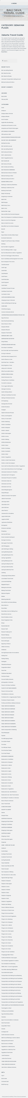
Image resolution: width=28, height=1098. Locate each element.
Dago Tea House (5, 317)
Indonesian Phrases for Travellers (9, 477)
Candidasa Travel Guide (6, 291)
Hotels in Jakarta (5, 430)
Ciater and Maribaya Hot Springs (8, 303)
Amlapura (3, 110)
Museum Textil (4, 628)
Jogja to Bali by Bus (5, 516)
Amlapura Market (5, 116)
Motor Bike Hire (4, 605)
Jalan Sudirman (5, 507)
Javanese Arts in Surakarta (7, 513)
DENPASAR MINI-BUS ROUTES (7, 338)
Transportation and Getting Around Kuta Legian (12, 987)
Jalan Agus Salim (5, 501)
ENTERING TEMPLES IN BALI (7, 374)
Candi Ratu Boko (5, 279)
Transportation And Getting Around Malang (11, 993)
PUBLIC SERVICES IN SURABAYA (8, 720)
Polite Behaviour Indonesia (7, 694)
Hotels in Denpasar (5, 427)
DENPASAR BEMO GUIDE (6, 335)
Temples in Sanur (5, 892)
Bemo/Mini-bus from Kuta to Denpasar (10, 226)
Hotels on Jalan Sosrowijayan (8, 463)
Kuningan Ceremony (6, 540)
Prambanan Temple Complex (7, 700)
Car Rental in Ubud (5, 294)
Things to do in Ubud (6, 948)
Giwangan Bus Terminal (6, 403)
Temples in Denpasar (6, 880)
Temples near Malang (6, 904)
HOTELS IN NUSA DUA (6, 442)
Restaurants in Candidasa (7, 759)
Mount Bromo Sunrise (6, 614)
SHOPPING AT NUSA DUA (6, 818)
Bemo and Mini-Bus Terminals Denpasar (10, 214)
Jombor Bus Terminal (6, 1058)
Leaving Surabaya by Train (7, 563)
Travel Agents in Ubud (6, 1008)
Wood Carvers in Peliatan (7, 1043)
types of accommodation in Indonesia (9, 1019)
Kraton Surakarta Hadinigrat (8, 537)
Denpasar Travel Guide (6, 332)
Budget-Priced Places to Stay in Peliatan (10, 240)
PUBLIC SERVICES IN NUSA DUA (8, 1064)
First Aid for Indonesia (6, 383)
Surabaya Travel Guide (6, 854)
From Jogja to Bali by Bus (7, 386)
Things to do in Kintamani (7, 928)
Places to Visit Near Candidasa (8, 685)
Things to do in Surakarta (7, 945)
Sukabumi (3, 848)
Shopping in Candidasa (6, 824)
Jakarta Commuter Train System (8, 495)
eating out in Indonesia (6, 368)
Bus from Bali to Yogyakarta (7, 246)
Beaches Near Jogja (5, 211)
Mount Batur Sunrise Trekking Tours (9, 611)
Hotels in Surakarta (5, 451)
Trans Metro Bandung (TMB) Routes (9, 969)
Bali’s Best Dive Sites (6, 73)
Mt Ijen (2, 623)
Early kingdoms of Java (6, 365)
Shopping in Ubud (5, 836)
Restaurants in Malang (6, 777)
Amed (2, 107)
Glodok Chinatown (5, 406)
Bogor (2, 232)
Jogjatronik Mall (5, 519)
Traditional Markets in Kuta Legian (9, 957)
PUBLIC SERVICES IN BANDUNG (8, 705)
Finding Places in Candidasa (7, 380)
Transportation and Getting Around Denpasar (11, 981)
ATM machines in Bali (6, 134)
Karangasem (4, 525)
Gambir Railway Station (6, 391)
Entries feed (4, 1078)
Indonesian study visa (6, 480)
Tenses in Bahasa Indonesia (7, 907)
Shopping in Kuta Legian (6, 830)
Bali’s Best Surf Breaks (6, 76)
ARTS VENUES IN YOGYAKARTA (7, 131)
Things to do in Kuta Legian (7, 931)
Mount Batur (4, 608)
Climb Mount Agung (5, 309)
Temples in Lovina (5, 886)
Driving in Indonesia (6, 353)
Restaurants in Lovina (6, 774)
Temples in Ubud (5, 898)
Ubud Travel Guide (5, 1022)
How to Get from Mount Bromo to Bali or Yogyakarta (13, 466)
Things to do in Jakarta (6, 925)
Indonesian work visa (6, 486)
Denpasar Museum (5, 329)
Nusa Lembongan (5, 640)
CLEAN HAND (4, 306)
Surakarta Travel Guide (6, 856)
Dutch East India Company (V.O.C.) (9, 356)
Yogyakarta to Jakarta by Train (8, 1049)
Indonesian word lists (6, 483)
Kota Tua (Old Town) (5, 534)
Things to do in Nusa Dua (7, 939)
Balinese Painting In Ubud (7, 175)
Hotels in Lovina (5, 436)
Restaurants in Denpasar (7, 762)
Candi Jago (4, 267)
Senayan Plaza (4, 815)
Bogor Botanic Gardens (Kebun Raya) (9, 234)
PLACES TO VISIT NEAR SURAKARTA (8, 688)
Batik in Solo (4, 208)
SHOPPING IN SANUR (5, 833)
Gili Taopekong (4, 400)
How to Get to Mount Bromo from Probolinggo (11, 469)
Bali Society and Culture (6, 152)
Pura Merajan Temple (6, 747)
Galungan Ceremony (6, 389)
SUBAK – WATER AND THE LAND (8, 845)
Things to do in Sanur (6, 942)
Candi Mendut (4, 273)
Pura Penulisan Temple (6, 750)
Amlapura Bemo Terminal (7, 113)
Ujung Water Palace (5, 1025)
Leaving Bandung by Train (7, 554)
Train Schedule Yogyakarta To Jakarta (9, 960)
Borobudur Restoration (6, 237)
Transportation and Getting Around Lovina (10, 990)
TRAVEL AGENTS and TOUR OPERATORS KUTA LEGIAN (12, 1005)
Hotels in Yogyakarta (6, 457)
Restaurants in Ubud (6, 785)
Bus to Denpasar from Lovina (7, 261)
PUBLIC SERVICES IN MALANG (7, 714)
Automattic (24, 1096)
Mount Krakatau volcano (6, 617)
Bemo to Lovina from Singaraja (8, 220)
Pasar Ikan (3, 670)
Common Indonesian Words (7, 312)
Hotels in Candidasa (5, 424)
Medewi (3, 596)
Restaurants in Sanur (6, 780)
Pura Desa (3, 744)
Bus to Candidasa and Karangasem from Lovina (12, 258)
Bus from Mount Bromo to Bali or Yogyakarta (11, 252)
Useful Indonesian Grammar (7, 1034)
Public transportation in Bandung (9, 729)
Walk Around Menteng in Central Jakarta (10, 1037)
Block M (3, 229)
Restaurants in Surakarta (7, 782)
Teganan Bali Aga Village (7, 877)
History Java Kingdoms (6, 415)
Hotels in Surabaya (5, 448)
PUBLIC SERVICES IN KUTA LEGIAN (8, 1061)
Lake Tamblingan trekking (7, 548)
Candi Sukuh (4, 285)
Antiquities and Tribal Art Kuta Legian (9, 128)
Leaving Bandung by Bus (6, 551)
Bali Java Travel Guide (14, 12)
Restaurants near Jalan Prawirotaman (10, 794)
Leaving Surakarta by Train (7, 569)
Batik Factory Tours (5, 205)
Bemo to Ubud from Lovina (7, 223)
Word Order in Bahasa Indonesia (8, 1067)
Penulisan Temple (5, 676)
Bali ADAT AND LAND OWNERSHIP (8, 140)
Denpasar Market (5, 326)
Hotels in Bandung (5, 421)
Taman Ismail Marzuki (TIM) (7, 865)
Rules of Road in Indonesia (7, 800)
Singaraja (3, 842)
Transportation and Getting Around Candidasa (11, 978)
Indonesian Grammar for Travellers (9, 471)
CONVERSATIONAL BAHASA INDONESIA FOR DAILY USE (12, 314)
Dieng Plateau (4, 341)
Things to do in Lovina (6, 934)
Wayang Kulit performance (7, 1040)
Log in (2, 1075)
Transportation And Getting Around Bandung (11, 975)
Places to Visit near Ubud (7, 691)
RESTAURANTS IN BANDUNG (7, 756)
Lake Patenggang (5, 546)
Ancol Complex (4, 119)
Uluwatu (3, 1028)
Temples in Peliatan (5, 889)
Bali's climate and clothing (7, 166)
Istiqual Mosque (5, 492)
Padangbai (3, 661)
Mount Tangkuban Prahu (6, 620)
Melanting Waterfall (5, 599)
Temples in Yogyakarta (6, 901)
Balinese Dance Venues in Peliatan (9, 172)
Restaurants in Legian (6, 771)
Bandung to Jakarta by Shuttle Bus (9, 184)
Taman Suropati (5, 868)
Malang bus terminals (6, 587)
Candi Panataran (5, 1055)
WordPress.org (4, 1084)
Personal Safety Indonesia (7, 679)
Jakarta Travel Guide (12, 35)
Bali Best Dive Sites (5, 143)
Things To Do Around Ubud (7, 913)
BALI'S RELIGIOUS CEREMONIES (8, 169)
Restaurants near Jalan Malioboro (9, 791)
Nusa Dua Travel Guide (6, 637)
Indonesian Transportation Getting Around (11, 79)
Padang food (4, 655)
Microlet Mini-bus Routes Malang (8, 602)
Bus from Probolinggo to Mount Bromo (10, 255)
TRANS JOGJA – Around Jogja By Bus (9, 966)
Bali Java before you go (6, 146)
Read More (4, 52)
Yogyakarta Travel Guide (6, 1052)
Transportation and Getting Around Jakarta (11, 984)
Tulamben (3, 1016)
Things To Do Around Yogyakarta (8, 916)
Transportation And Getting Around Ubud (10, 999)
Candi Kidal (4, 270)
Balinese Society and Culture (7, 82)
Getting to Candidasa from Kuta (8, 394)
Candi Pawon (4, 276)
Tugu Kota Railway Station (7, 1013)
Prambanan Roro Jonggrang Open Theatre (11, 697)
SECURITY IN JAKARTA (6, 809)
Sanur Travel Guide (5, 803)
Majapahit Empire (5, 584)
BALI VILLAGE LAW (5, 160)
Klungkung (3, 531)
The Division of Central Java (7, 910)
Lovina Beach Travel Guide (7, 578)
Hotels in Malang (5, 439)
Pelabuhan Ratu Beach (6, 673)
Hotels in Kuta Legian (6, 433)
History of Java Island (6, 418)
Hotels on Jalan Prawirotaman (8, 460)
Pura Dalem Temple (5, 741)
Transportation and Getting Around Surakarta (11, 996)
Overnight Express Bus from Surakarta (10, 652)
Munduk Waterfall (5, 625)
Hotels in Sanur (4, 445)
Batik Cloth (3, 199)
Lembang (3, 572)
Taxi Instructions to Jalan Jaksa (8, 874)
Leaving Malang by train (6, 560)
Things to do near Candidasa (7, 951)
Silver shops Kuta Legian (6, 839)
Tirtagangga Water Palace (7, 954)
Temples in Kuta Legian (6, 883)
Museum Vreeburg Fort (6, 631)
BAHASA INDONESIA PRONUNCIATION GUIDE (10, 137)
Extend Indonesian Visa (6, 377)
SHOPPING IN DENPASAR (6, 827)
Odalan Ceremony (5, 646)
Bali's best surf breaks (6, 163)
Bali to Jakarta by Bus (6, 155)
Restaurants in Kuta (5, 768)
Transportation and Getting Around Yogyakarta (12, 1002)
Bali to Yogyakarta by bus (7, 157)
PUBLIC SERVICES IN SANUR (7, 717)
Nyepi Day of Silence (5, 643)
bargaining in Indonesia (6, 196)
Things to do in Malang (6, 936)
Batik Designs (4, 202)
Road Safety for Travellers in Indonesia (10, 797)
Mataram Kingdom (5, 593)
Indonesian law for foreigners (8, 474)
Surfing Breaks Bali (5, 860)
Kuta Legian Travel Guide (6, 543)
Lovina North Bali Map (6, 581)
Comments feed (4, 1081)
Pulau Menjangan (5, 732)
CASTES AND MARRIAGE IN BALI (8, 297)
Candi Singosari (5, 282)
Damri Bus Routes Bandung (7, 320)
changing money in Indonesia (8, 300)
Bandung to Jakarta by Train (7, 187)
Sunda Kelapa (4, 851)
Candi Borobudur (5, 264)
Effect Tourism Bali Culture (7, 371)
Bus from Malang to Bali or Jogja (8, 249)
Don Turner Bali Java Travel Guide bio (9, 350)
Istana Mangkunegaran (6, 489)
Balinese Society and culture (7, 178)
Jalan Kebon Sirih (5, 504)
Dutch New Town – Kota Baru (7, 362)
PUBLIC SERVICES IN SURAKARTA (8, 723)
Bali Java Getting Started (7, 70)
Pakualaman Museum (6, 664)
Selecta (3, 812)
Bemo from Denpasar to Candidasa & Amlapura (12, 217)
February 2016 (4, 99)
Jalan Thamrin (4, 510)
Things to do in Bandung (6, 919)
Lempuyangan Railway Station (8, 575)
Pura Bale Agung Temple (6, 738)
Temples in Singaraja (6, 895)
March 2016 (4, 96)
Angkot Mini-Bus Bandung (7, 122)
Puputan (3, 735)
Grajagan (3, 409)
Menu (15, 3)
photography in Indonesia (7, 682)
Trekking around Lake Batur (7, 1011)
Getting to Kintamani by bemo (8, 397)
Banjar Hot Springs (5, 193)
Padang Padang (5, 658)
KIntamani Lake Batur (6, 528)
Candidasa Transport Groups (8, 288)
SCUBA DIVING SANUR (6, 806)
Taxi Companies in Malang (7, 871)
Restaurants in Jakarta (6, 765)
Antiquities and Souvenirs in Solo (8, 125)
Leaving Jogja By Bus (6, 557)
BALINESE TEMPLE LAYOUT (7, 181)
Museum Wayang (5, 634)
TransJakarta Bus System (7, 972)
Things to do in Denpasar (7, 922)
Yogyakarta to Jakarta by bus (8, 1046)
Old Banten (3, 649)
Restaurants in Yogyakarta (7, 788)
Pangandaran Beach (6, 667)
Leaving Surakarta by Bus (7, 566)
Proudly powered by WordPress (7, 1096)
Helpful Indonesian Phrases (7, 412)
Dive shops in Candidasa (6, 347)
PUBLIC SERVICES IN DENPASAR (8, 708)
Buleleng (3, 243)
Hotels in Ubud (4, 454)
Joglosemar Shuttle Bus (6, 522)
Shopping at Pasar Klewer (7, 821)
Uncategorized (4, 1031)
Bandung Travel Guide (6, 190)
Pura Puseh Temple (5, 753)
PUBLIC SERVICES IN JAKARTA (7, 711)
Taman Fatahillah (5, 862)
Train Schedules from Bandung (8, 963)
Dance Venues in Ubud (6, 323)
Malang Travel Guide (6, 590)
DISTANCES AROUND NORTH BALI (8, 344)
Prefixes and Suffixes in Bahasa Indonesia (10, 703)
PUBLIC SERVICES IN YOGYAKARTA (8, 726)
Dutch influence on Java (6, 359)
